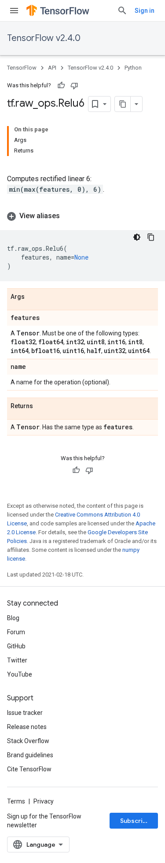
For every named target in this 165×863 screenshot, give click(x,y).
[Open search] (122, 10)
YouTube (19, 674)
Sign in (144, 10)
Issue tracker (25, 712)
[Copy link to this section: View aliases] (68, 216)
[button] (82, 216)
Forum (16, 632)
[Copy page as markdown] (123, 104)
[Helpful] (61, 85)
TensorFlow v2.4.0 (44, 38)
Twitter (17, 660)
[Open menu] (14, 10)
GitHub (16, 646)
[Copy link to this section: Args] (33, 297)
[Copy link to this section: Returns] (42, 406)
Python (133, 67)
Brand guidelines (30, 755)
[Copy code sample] (151, 237)
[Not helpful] (74, 85)
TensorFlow (22, 67)
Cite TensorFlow (29, 769)
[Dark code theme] (137, 237)
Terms (16, 801)
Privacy (43, 801)
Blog (13, 617)
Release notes (27, 726)
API (52, 67)
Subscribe (135, 821)
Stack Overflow (28, 740)
